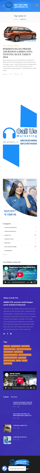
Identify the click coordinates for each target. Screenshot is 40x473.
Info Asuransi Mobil (11, 45)
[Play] (5, 282)
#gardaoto (7, 346)
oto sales (24, 360)
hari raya (20, 242)
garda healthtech (20, 231)
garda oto (5, 74)
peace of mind (8, 363)
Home (15, 19)
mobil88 (18, 360)
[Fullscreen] (35, 282)
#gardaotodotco (15, 346)
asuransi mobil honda (25, 355)
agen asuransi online (9, 349)
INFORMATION (20, 250)
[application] (20, 274)
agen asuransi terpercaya (24, 349)
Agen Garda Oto (8, 352)
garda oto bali (22, 358)
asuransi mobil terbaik (10, 358)
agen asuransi (25, 346)
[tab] (6, 397)
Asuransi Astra (18, 352)
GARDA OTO (20, 235)
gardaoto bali (20, 239)
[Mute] (31, 282)
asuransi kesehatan (20, 227)
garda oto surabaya (9, 360)
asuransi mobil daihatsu (10, 355)
